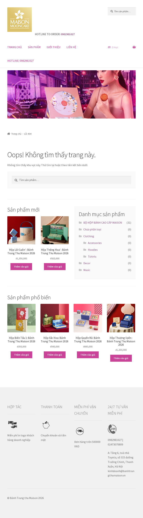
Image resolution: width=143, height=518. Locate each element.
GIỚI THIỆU (53, 47)
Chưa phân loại (92, 229)
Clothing (88, 236)
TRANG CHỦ (14, 47)
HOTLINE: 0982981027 (20, 60)
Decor (86, 263)
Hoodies (93, 249)
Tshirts (92, 256)
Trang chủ (16, 133)
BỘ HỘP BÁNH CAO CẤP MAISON (102, 222)
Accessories (95, 243)
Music (86, 270)
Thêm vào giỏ (21, 266)
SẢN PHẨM (34, 47)
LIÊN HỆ (71, 47)
